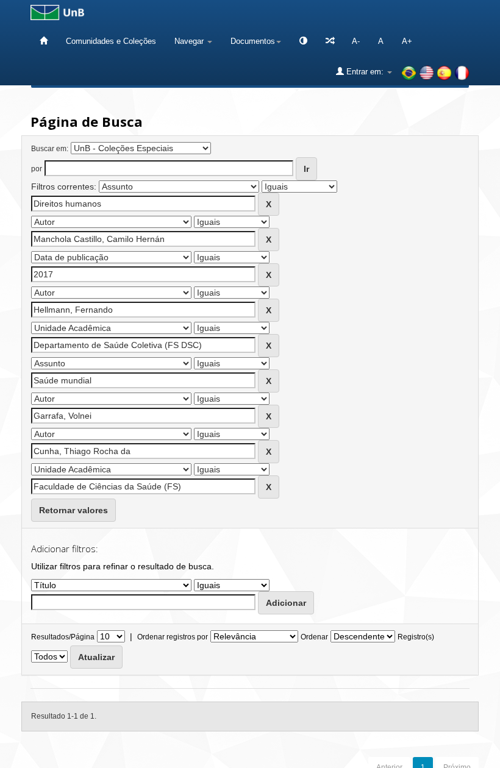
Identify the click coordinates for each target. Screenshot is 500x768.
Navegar (190, 41)
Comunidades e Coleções (111, 41)
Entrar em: (365, 71)
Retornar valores (73, 510)
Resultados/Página (63, 637)
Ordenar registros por (172, 637)
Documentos (252, 41)
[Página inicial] (43, 41)
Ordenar (314, 637)
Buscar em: (49, 148)
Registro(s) (416, 637)
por (36, 169)
